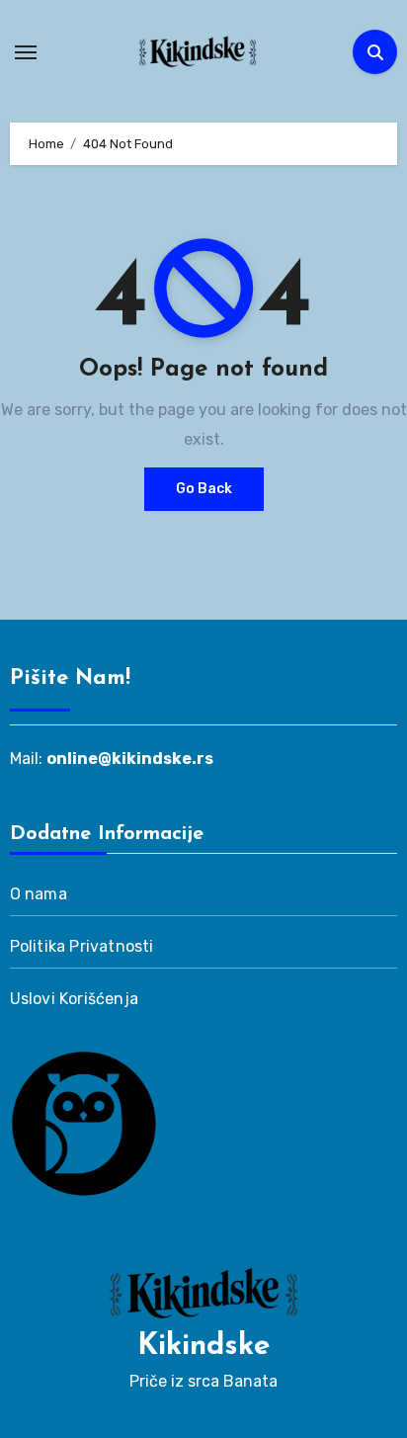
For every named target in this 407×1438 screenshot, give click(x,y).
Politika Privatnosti (82, 946)
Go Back (204, 488)
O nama (38, 894)
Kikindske (204, 1346)
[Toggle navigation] (25, 52)
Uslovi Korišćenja (74, 998)
